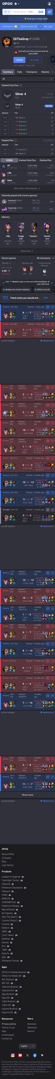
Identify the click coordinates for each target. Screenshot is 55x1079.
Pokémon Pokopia (10, 906)
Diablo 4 (5, 928)
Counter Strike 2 (9, 920)
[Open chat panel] (52, 59)
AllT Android (8, 979)
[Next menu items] (40, 26)
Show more (27, 795)
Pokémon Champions (12, 887)
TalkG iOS (6, 1005)
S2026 (9, 160)
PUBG (4, 895)
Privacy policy (9, 1024)
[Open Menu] (49, 4)
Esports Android (9, 1009)
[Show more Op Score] (52, 283)
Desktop (6, 939)
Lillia (9, 173)
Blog (4, 861)
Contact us (7, 1038)
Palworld (6, 884)
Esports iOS (7, 1012)
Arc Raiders (7, 913)
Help (4, 1031)
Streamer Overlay (10, 960)
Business (32, 1024)
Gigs (4, 957)
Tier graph (34, 60)
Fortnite (5, 924)
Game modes (29, 26)
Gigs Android (8, 994)
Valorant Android (10, 987)
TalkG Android (8, 1001)
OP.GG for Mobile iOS (12, 976)
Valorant (6, 891)
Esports (5, 953)
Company (6, 858)
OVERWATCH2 (9, 902)
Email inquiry (8, 1035)
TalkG (4, 949)
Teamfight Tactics (10, 880)
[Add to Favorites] (43, 39)
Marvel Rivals (8, 909)
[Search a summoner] (40, 12)
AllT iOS (5, 983)
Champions (9, 26)
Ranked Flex (45, 160)
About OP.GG (8, 854)
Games (5, 942)
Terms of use (8, 1027)
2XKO (4, 931)
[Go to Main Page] (7, 3)
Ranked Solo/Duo (27, 160)
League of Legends (11, 876)
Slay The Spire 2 (9, 917)
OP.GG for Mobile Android (14, 972)
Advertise (32, 1027)
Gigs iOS (6, 998)
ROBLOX (6, 898)
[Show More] (17, 4)
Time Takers (8, 935)
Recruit (31, 1031)
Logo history (8, 865)
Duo (4, 946)
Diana (9, 180)
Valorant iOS (8, 990)
